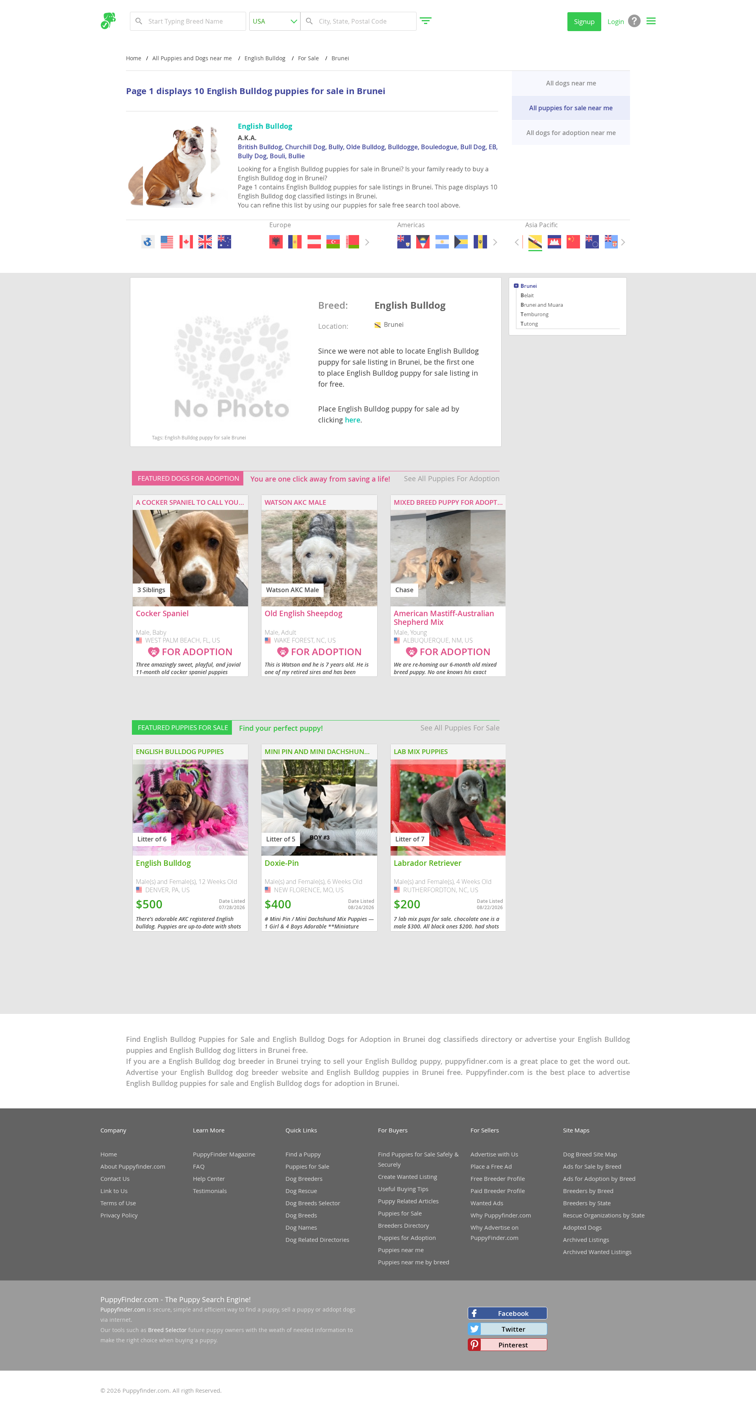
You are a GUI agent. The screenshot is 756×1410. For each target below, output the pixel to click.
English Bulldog (410, 305)
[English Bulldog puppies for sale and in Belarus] (352, 241)
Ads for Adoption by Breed (599, 1178)
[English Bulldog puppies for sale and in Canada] (186, 241)
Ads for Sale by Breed (592, 1166)
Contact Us (115, 1178)
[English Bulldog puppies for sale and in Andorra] (295, 241)
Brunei (529, 286)
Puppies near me (401, 1250)
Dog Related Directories (317, 1239)
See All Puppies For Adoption (452, 478)
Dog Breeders (303, 1178)
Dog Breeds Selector (312, 1203)
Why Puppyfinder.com (501, 1215)
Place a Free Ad (491, 1166)
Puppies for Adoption (407, 1237)
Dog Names (301, 1227)
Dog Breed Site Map (590, 1154)
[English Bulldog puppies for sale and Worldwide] (148, 241)
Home (133, 58)
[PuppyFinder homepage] (108, 21)
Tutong (529, 323)
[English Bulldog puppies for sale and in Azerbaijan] (333, 241)
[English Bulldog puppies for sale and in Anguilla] (404, 241)
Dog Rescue (301, 1191)
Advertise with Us (494, 1154)
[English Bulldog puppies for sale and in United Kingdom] (205, 241)
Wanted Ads (487, 1203)
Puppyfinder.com (122, 1309)
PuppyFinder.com (129, 1299)
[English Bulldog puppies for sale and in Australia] (224, 241)
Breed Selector (167, 1330)
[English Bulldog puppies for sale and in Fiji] (611, 241)
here (352, 419)
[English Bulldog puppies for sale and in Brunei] (535, 241)
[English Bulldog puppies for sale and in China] (573, 241)
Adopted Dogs (582, 1227)
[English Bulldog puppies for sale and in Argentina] (441, 241)
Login (616, 21)
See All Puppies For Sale (460, 727)
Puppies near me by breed (413, 1262)
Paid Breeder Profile (498, 1191)
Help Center (209, 1178)
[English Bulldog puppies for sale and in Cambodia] (554, 241)
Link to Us (114, 1191)
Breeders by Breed (588, 1191)
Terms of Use (118, 1203)
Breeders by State (587, 1203)
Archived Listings (586, 1239)
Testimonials (210, 1191)
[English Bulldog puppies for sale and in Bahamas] (461, 241)
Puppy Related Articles (408, 1201)
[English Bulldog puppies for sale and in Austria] (314, 241)
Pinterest (513, 1344)
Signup (584, 21)
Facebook (513, 1313)
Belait (527, 295)
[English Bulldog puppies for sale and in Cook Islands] (592, 241)
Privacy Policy (119, 1215)
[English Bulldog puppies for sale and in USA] (167, 241)
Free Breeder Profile (498, 1178)
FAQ (199, 1166)
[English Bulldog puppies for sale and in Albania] (276, 241)
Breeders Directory (403, 1225)
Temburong (534, 314)
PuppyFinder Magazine (224, 1154)
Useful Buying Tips (403, 1189)
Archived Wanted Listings (597, 1252)
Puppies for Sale (307, 1166)
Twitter (513, 1329)
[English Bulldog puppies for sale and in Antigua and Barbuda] (423, 241)
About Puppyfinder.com (132, 1166)
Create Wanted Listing (407, 1176)
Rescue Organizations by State (604, 1215)
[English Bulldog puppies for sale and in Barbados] (480, 241)
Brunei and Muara (542, 304)
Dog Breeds (301, 1215)
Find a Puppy (303, 1154)
